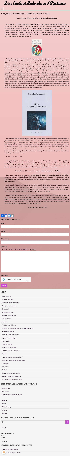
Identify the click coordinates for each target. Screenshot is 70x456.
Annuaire (4, 413)
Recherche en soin (7, 312)
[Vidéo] (26, 249)
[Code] (28, 249)
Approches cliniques (8, 331)
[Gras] (2, 249)
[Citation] (15, 249)
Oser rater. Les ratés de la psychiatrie (13, 360)
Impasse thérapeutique (9, 338)
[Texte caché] (22, 249)
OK (67, 422)
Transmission (6, 341)
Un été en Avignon (7, 299)
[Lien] (19, 249)
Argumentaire (6, 388)
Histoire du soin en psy (9, 315)
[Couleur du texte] (12, 249)
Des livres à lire (6, 319)
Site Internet (5, 239)
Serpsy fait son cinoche (9, 306)
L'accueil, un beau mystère (10, 449)
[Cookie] (4, 452)
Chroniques (5, 363)
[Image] (24, 249)
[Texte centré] (17, 249)
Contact (4, 370)
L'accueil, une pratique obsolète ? (12, 357)
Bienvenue (5, 367)
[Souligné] (6, 249)
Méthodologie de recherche (10, 351)
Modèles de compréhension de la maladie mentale (17, 328)
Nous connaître (6, 296)
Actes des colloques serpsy (10, 335)
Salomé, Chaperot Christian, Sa (11, 376)
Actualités (5, 428)
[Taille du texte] (9, 249)
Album (4, 403)
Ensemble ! (5, 309)
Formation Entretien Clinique (10, 302)
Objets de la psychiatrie (9, 347)
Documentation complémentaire (12, 394)
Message (4, 247)
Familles (4, 354)
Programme (5, 391)
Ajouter (4, 286)
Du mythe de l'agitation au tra (11, 373)
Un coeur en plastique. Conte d (11, 452)
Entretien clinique (7, 344)
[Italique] (4, 249)
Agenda (4, 400)
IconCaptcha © (27, 281)
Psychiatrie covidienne (9, 325)
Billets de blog (6, 407)
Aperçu (33, 249)
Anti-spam (4, 275)
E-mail (3, 231)
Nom (2, 223)
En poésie (5, 322)
